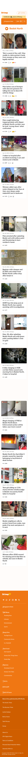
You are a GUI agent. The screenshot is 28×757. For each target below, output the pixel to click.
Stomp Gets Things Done (11, 655)
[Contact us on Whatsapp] (6, 599)
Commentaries (8, 675)
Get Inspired (7, 651)
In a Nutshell (7, 643)
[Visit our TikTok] (9, 599)
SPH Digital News (7, 736)
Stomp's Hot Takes (9, 671)
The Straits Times (7, 702)
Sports (6, 626)
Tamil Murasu (6, 721)
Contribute (22, 12)
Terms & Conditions (7, 740)
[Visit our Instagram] (12, 599)
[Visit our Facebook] (15, 599)
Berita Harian (6, 716)
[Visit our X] (19, 599)
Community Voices (9, 639)
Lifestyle (6, 619)
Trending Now (8, 615)
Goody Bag (7, 659)
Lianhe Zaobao (6, 712)
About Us (5, 732)
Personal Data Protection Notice (11, 744)
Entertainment (8, 623)
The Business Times (7, 707)
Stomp (4, 726)
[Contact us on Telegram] (3, 599)
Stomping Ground (9, 668)
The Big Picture (8, 635)
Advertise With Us (7, 748)
